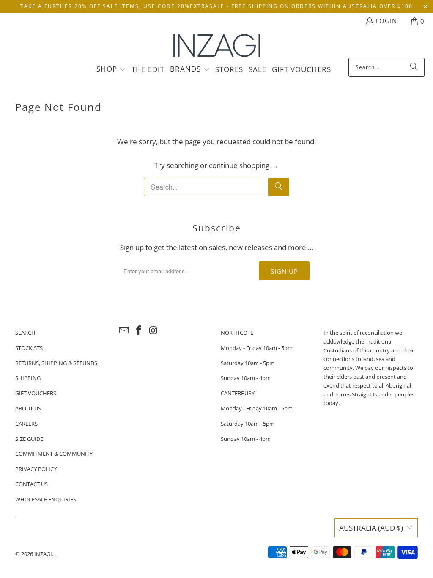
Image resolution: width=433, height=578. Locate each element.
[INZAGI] (216, 46)
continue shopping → (243, 165)
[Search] (414, 67)
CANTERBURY (238, 393)
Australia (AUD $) (371, 528)
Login (386, 21)
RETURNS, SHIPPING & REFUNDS (56, 363)
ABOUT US (28, 408)
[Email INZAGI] (124, 330)
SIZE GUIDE (29, 439)
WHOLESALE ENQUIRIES (45, 499)
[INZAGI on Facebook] (138, 330)
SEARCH (25, 332)
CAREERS (26, 423)
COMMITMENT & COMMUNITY (54, 453)
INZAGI (43, 554)
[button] (111, 69)
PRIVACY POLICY (36, 469)
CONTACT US (31, 484)
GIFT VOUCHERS (35, 393)
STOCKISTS (29, 348)
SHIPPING (28, 378)
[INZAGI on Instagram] (153, 330)
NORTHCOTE (237, 332)
